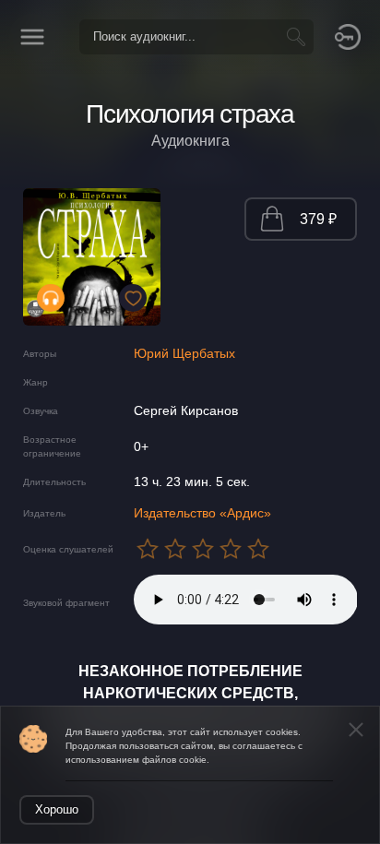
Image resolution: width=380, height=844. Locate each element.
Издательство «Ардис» (202, 512)
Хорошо (56, 809)
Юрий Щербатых (184, 353)
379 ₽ (318, 219)
